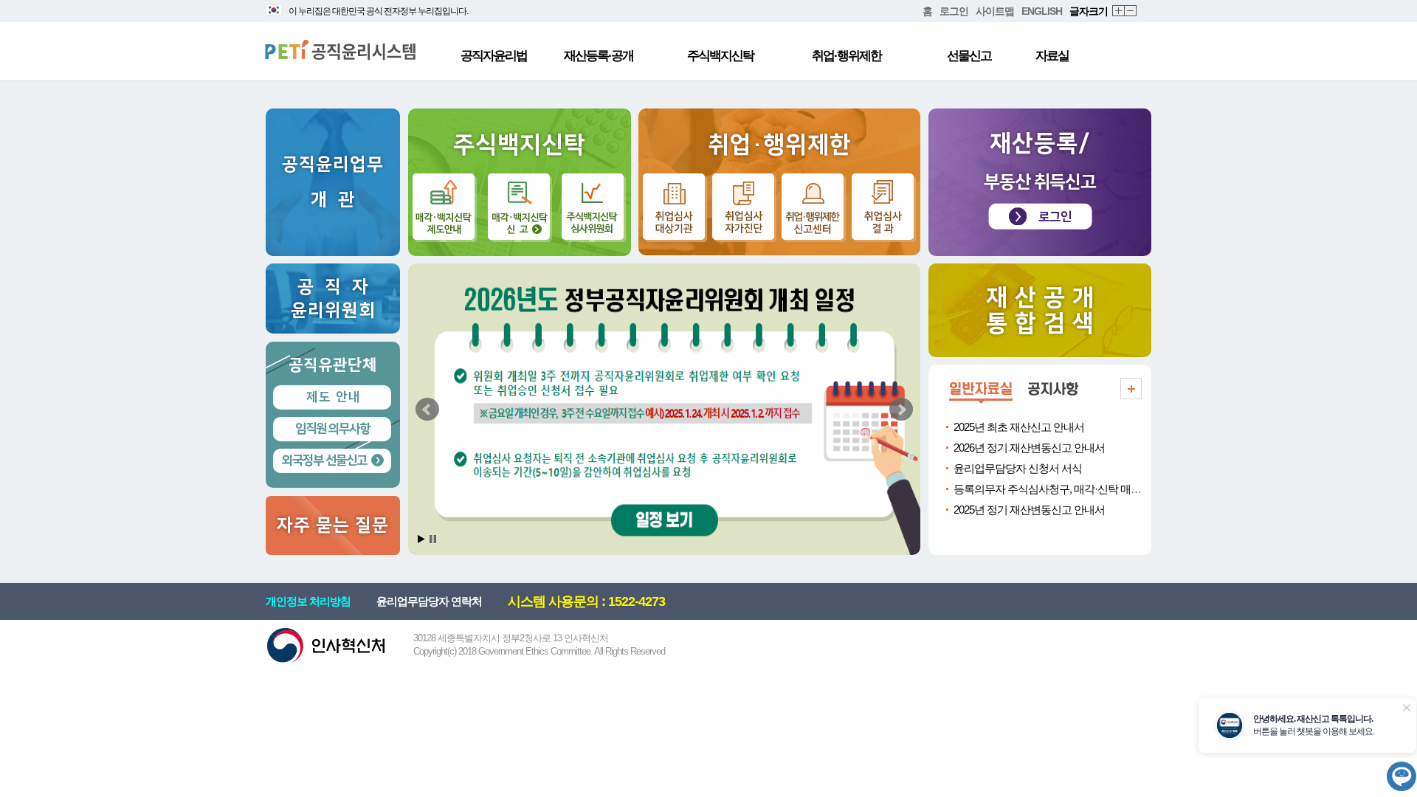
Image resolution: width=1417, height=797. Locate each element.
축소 (1131, 11)
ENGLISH (1041, 11)
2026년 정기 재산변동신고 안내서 (1029, 447)
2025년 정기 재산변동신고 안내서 (1029, 509)
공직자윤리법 (494, 56)
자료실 (1052, 56)
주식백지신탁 (720, 56)
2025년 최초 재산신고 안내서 (1019, 427)
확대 (1118, 11)
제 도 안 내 (332, 397)
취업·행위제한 (846, 56)
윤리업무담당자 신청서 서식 (1018, 468)
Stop (433, 539)
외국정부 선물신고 (324, 460)
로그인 (954, 11)
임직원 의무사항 (332, 428)
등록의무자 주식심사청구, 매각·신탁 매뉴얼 (1052, 489)
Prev (427, 409)
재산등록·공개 (598, 56)
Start (421, 539)
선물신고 (969, 56)
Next (901, 409)
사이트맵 (995, 11)
